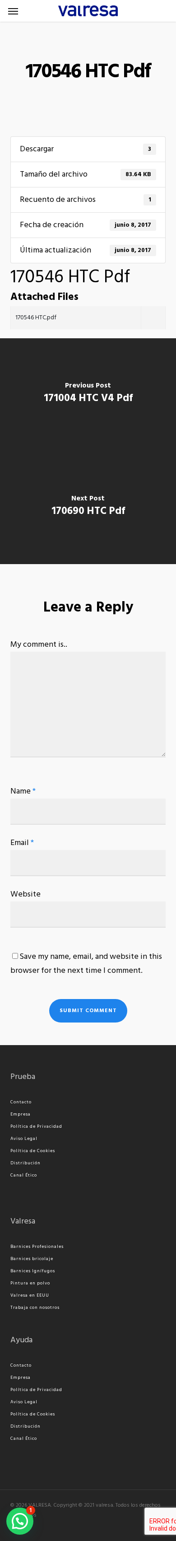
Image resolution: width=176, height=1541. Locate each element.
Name (23, 791)
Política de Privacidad (36, 1126)
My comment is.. (38, 644)
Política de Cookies (32, 1150)
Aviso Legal (23, 1138)
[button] (13, 10)
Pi (12, 1283)
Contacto (21, 1102)
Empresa (20, 1114)
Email (22, 843)
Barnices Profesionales (37, 1246)
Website (25, 894)
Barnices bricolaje (31, 1258)
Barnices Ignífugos (32, 1271)
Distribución (25, 1163)
